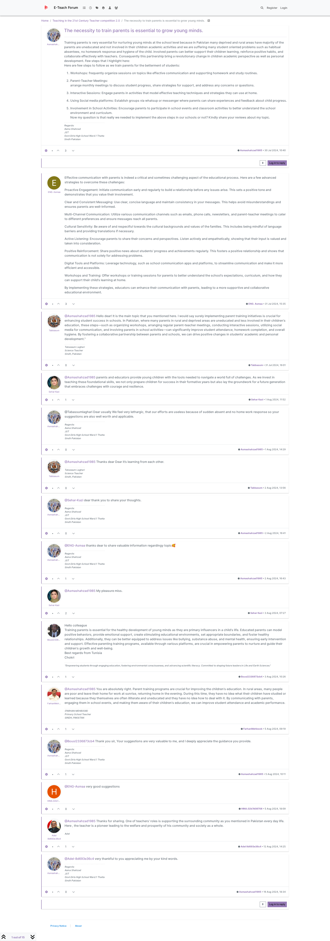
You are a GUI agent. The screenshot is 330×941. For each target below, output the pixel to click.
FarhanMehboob (55, 703)
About (78, 925)
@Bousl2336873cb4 (79, 741)
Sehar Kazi (54, 391)
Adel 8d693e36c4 (251, 846)
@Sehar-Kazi (74, 500)
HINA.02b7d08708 (56, 801)
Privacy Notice (58, 925)
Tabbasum (54, 330)
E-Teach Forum (66, 8)
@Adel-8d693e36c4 (79, 859)
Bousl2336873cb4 (56, 639)
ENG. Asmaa (54, 192)
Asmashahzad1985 (56, 44)
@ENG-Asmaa (75, 545)
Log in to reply (277, 162)
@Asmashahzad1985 (80, 316)
